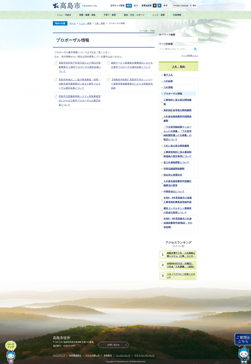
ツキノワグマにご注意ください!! (181, 275)
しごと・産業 (85, 23)
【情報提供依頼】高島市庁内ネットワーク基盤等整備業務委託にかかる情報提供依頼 (132, 83)
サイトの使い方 (92, 355)
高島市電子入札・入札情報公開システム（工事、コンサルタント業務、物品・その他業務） (181, 255)
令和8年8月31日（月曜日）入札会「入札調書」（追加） (181, 265)
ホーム (73, 23)
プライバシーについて (144, 355)
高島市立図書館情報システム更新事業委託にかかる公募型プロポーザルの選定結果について (80, 100)
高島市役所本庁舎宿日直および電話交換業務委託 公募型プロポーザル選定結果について (80, 67)
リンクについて (123, 355)
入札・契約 (100, 23)
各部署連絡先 (75, 355)
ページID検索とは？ (189, 55)
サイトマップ (59, 355)
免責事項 (108, 355)
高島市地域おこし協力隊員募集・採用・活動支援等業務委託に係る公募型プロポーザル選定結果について (80, 83)
